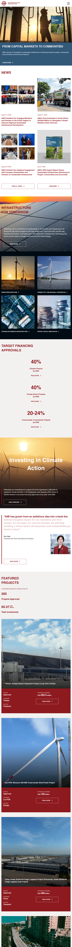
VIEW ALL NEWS (17, 186)
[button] (66, 24)
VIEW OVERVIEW (14, 502)
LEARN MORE (6, 62)
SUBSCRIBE (53, 186)
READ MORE (14, 244)
